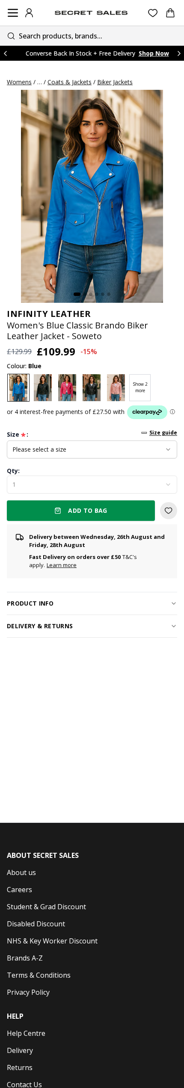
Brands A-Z (25, 958)
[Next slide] (179, 53)
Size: (17, 434)
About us (21, 872)
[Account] (29, 12)
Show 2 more (140, 387)
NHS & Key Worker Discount (52, 941)
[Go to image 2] (84, 294)
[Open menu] (13, 13)
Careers (19, 889)
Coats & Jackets (69, 82)
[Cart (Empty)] (170, 12)
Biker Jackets (115, 82)
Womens (19, 82)
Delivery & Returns (40, 626)
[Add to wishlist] (168, 510)
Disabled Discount (36, 923)
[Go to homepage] (91, 12)
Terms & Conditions (39, 975)
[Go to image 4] (96, 294)
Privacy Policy (28, 992)
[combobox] (92, 35)
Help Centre (26, 1033)
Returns (20, 1067)
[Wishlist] (153, 13)
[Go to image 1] (77, 294)
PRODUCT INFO (30, 603)
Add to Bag (87, 510)
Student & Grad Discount (46, 906)
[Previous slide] (5, 53)
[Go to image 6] (108, 294)
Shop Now (154, 53)
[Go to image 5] (102, 294)
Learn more (62, 565)
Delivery (20, 1050)
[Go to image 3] (90, 294)
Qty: (13, 471)
